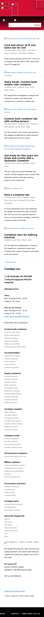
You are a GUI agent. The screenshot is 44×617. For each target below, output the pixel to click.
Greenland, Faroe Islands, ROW (15, 347)
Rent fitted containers (26, 53)
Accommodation (10, 124)
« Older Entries (10, 262)
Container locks (9, 489)
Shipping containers (11, 400)
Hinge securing (9, 492)
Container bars (10, 50)
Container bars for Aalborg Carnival (20, 236)
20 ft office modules (10, 415)
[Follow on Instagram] (16, 583)
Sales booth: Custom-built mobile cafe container (20, 83)
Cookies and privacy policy (14, 591)
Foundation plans (10, 507)
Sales (12, 90)
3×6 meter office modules (12, 421)
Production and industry (12, 332)
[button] (40, 4)
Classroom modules (11, 430)
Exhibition (26, 163)
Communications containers (13, 468)
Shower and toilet (10, 364)
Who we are (8, 522)
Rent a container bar (17, 194)
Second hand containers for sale (15, 456)
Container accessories (11, 486)
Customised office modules (13, 424)
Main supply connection (12, 510)
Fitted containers (9, 412)
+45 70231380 (25, 276)
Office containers (10, 361)
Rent (29, 50)
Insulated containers (11, 379)
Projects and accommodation (14, 471)
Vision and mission (10, 528)
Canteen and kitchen (11, 359)
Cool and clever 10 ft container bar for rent (20, 46)
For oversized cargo (11, 388)
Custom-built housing (11, 367)
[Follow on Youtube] (21, 583)
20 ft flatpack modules (11, 418)
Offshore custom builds (12, 344)
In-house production (11, 531)
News (24, 50)
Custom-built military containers (14, 465)
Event (19, 50)
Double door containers (12, 391)
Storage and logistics (11, 341)
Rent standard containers (12, 444)
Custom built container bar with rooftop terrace (21, 120)
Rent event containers (17, 200)
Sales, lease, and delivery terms (16, 316)
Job (5, 533)
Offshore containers (10, 402)
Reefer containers (10, 385)
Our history (8, 525)
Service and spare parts (12, 477)
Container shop (23, 87)
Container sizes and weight (13, 504)
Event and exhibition (11, 338)
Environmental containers (12, 394)
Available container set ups (13, 447)
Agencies (7, 474)
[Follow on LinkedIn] (6, 583)
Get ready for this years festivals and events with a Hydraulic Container (21, 158)
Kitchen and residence (11, 335)
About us (7, 519)
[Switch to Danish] (5, 4)
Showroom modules (11, 427)
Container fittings (10, 495)
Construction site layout (12, 356)
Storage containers (10, 382)
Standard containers (11, 376)
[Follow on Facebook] (11, 583)
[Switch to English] (5, 8)
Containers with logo (11, 397)
